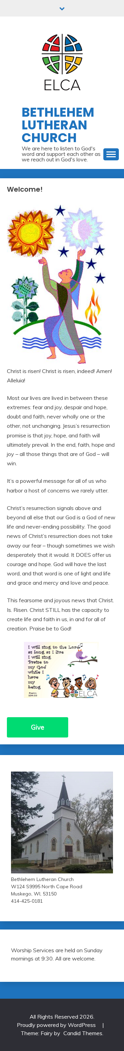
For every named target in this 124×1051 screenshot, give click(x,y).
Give (37, 727)
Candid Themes (82, 1033)
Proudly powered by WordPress (57, 1024)
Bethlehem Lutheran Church (58, 125)
